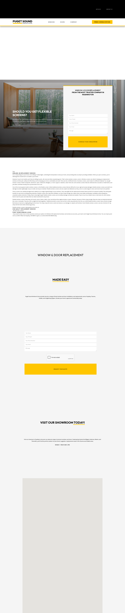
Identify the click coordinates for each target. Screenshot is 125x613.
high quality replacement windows (24, 209)
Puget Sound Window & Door (22, 212)
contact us (109, 9)
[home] (23, 22)
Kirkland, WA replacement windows (24, 173)
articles (98, 9)
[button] (51, 22)
